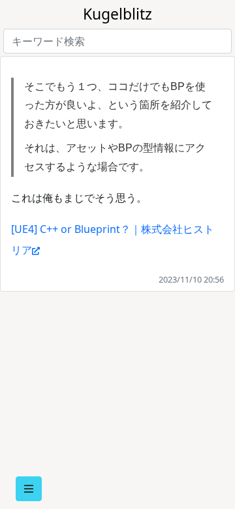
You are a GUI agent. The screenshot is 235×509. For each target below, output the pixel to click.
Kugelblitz (117, 13)
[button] (29, 488)
